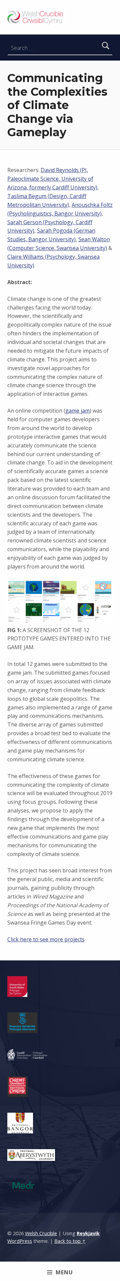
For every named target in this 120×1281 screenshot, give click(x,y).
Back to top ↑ (70, 1241)
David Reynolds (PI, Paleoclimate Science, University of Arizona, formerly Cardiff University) (52, 178)
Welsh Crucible (41, 1233)
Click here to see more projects (46, 939)
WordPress (19, 1241)
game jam (77, 410)
